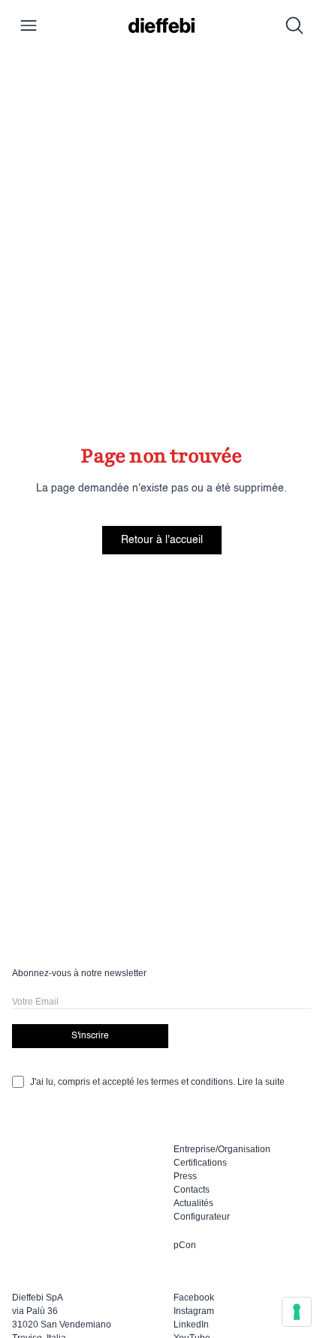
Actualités (193, 1203)
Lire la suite (261, 1082)
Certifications (200, 1162)
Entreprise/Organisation (222, 1149)
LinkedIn (191, 1324)
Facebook (194, 1297)
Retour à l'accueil (162, 540)
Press (185, 1176)
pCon (185, 1245)
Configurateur (202, 1216)
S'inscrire (90, 1036)
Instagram (194, 1311)
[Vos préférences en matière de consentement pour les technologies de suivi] (296, 1312)
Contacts (192, 1189)
